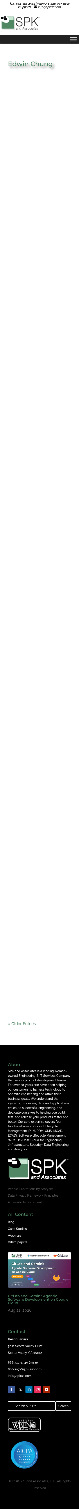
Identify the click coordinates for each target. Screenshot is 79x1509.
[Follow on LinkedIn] (28, 1389)
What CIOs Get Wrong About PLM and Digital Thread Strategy (38, 205)
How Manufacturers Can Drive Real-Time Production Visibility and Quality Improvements (39, 759)
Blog (11, 1222)
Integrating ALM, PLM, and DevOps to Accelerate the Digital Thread (36, 993)
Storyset (47, 1189)
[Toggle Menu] (73, 39)
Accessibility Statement (25, 1202)
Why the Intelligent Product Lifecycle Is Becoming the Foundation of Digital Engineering (37, 519)
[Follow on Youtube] (46, 1389)
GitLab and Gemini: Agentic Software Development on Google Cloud (38, 1299)
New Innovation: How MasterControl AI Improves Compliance (36, 283)
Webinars (15, 1235)
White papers (17, 1242)
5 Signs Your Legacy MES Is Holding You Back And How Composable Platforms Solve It (38, 679)
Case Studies (17, 1229)
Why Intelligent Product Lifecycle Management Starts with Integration (38, 837)
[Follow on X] (20, 1389)
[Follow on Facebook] (11, 1389)
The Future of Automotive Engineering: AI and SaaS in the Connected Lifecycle (37, 599)
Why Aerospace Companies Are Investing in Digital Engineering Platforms (37, 361)
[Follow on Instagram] (37, 1389)
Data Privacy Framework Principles (33, 1195)
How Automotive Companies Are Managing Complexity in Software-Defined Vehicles (38, 439)
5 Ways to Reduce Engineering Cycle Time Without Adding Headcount (37, 127)
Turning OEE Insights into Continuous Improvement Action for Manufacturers (35, 915)
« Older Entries (22, 1023)
